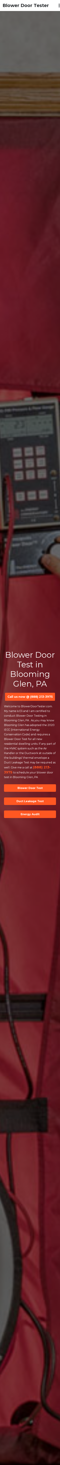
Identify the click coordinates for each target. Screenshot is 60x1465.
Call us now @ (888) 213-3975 (30, 697)
